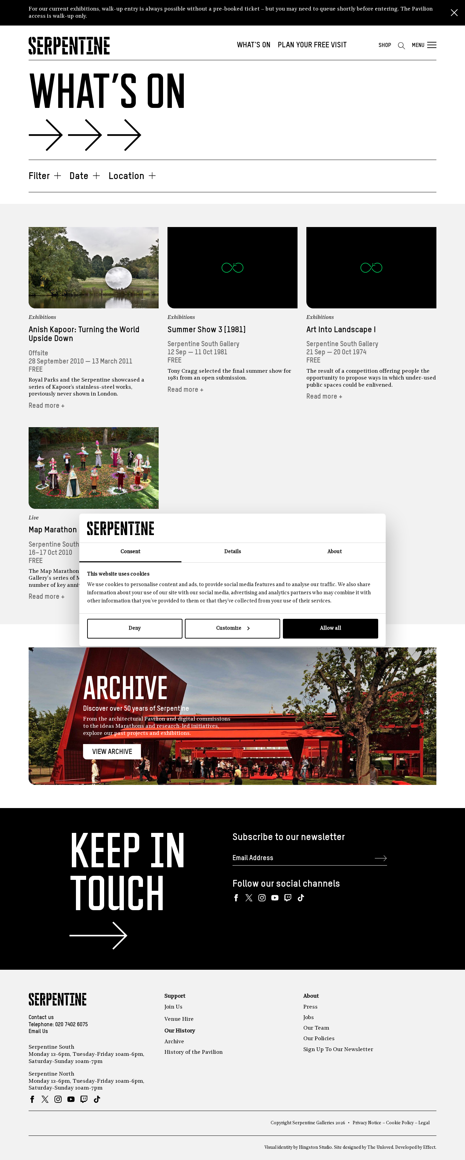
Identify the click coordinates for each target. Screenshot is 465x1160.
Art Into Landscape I (341, 330)
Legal (424, 1123)
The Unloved (380, 1147)
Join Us (173, 1007)
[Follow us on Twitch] (287, 898)
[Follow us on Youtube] (274, 898)
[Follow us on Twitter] (249, 898)
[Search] (401, 45)
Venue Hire (179, 1019)
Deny (135, 628)
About (311, 996)
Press (310, 1007)
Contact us (41, 1017)
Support (175, 996)
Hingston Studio (315, 1147)
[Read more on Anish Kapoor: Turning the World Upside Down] (94, 267)
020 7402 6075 (71, 1025)
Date (79, 176)
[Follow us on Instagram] (262, 898)
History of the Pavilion (193, 1052)
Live (34, 518)
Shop (385, 45)
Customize (228, 628)
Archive (174, 1042)
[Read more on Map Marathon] (94, 468)
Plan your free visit (312, 45)
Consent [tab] (130, 551)
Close (454, 13)
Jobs (308, 1017)
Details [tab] (232, 551)
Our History (179, 1031)
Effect (429, 1147)
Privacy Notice (367, 1123)
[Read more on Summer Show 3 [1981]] (232, 267)
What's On (254, 45)
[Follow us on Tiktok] (300, 898)
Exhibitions (42, 317)
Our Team (316, 1028)
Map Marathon (53, 530)
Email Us (38, 1031)
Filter (39, 176)
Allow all (330, 628)
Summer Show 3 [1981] (206, 330)
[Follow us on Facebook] (236, 898)
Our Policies (319, 1039)
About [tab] (334, 551)
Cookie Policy (400, 1123)
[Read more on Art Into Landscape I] (371, 267)
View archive (112, 752)
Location (126, 176)
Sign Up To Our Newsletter (338, 1049)
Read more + (47, 406)
